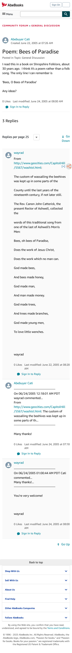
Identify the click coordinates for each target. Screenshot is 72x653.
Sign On (56, 4)
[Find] (66, 14)
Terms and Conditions (58, 628)
